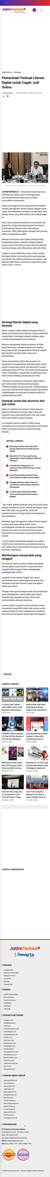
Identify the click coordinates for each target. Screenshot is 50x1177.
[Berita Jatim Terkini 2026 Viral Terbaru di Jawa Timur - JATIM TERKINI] (14, 12)
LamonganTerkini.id (10, 1118)
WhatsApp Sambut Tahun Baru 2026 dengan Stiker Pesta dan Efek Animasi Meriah (24, 448)
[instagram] (10, 2)
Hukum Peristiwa (9, 1000)
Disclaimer (7, 978)
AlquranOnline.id (9, 1069)
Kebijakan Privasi (9, 976)
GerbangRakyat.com (11, 1034)
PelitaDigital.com (9, 1046)
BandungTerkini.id (10, 1092)
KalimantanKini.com (10, 1057)
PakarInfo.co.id (9, 1060)
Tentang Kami (8, 970)
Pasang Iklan (8, 984)
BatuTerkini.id (8, 1098)
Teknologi (17, 72)
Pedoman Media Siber (11, 973)
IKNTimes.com (9, 1040)
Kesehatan (7, 1006)
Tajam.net (7, 1026)
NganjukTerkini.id (10, 1112)
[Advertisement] (25, 42)
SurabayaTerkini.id (10, 1095)
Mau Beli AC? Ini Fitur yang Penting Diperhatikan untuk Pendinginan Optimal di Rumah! (25, 458)
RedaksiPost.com (10, 1043)
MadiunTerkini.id (9, 1106)
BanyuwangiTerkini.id (11, 1103)
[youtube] (14, 2)
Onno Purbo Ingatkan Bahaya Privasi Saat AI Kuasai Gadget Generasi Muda (24, 476)
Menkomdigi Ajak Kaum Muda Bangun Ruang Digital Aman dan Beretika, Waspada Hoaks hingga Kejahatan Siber (37, 707)
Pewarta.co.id (8, 1020)
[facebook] (3, 2)
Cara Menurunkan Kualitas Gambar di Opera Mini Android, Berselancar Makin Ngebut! (36, 736)
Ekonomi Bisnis (9, 997)
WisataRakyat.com (10, 1055)
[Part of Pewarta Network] (25, 957)
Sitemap (6, 981)
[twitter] (6, 2)
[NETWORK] (34, 10)
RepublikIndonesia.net (11, 1029)
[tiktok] (17, 2)
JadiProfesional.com (11, 1063)
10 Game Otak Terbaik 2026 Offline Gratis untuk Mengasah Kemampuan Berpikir (24, 494)
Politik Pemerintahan (11, 994)
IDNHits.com (8, 1037)
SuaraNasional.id (9, 1023)
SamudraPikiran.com (11, 1052)
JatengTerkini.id (9, 1086)
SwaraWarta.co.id (10, 1032)
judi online (22, 353)
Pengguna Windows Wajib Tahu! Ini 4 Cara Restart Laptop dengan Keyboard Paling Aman (24, 484)
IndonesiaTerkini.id (10, 1080)
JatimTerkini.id (7, 72)
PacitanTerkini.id (9, 1109)
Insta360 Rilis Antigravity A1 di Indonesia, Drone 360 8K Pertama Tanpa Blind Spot (25, 468)
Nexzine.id (7, 1066)
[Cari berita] (47, 3)
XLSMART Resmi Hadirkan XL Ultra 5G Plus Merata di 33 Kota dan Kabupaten (12, 736)
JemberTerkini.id (9, 1100)
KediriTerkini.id (9, 1115)
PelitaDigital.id (8, 1049)
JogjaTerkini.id (9, 1089)
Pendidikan (7, 1003)
